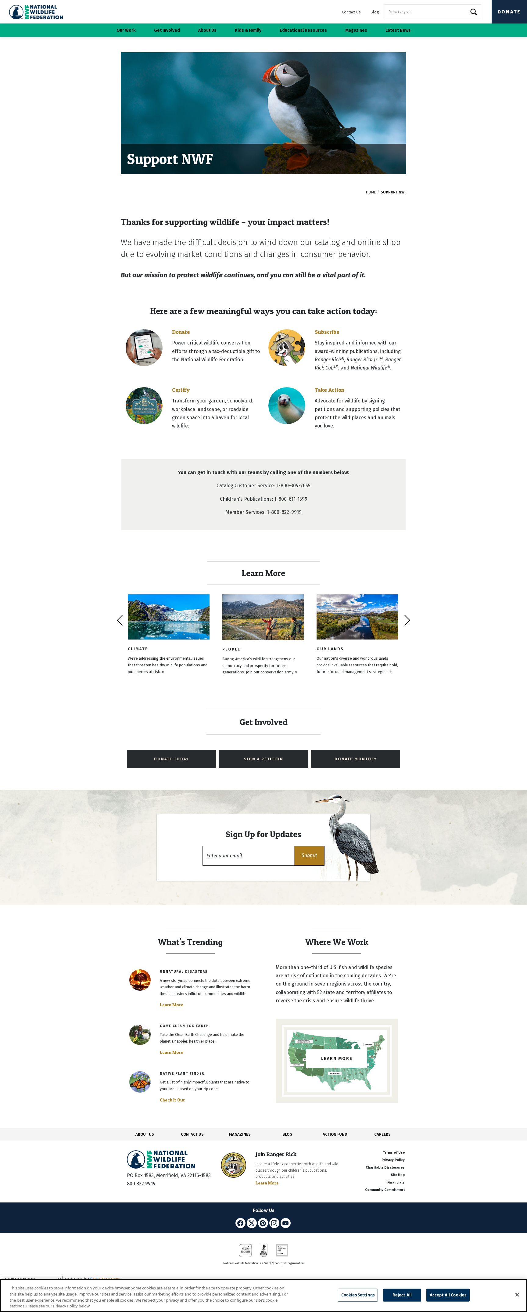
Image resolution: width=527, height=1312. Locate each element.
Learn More (171, 1004)
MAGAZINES (240, 1134)
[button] (309, 856)
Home (371, 192)
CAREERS (382, 1134)
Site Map (398, 1175)
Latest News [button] (398, 30)
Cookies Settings (358, 1295)
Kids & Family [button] (248, 30)
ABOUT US (144, 1134)
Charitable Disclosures (385, 1168)
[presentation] (120, 620)
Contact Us (351, 12)
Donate (509, 12)
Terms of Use (394, 1153)
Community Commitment (385, 1190)
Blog (375, 12)
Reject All (402, 1295)
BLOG (287, 1134)
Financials (396, 1182)
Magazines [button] (356, 30)
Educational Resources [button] (303, 30)
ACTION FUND (335, 1134)
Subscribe (327, 332)
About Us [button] (207, 30)
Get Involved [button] (167, 30)
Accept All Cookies (448, 1295)
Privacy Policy (393, 1160)
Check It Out (172, 1100)
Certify (181, 390)
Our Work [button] (126, 30)
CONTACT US (192, 1134)
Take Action (329, 390)
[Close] (517, 1294)
